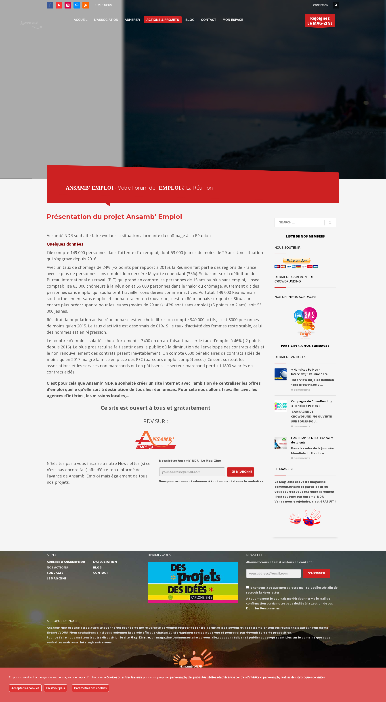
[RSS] (85, 5)
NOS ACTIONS (57, 567)
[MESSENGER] (76, 5)
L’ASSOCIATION (105, 562)
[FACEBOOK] (50, 5)
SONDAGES (55, 573)
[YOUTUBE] (59, 5)
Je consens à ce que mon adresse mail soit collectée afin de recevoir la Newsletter (292, 589)
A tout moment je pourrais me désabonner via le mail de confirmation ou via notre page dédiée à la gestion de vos (289, 603)
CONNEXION (320, 5)
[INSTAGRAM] (68, 5)
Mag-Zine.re (140, 637)
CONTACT (100, 573)
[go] (330, 222)
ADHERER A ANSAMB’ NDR (66, 562)
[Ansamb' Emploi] (155, 440)
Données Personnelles (263, 608)
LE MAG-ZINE (56, 578)
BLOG (97, 567)
